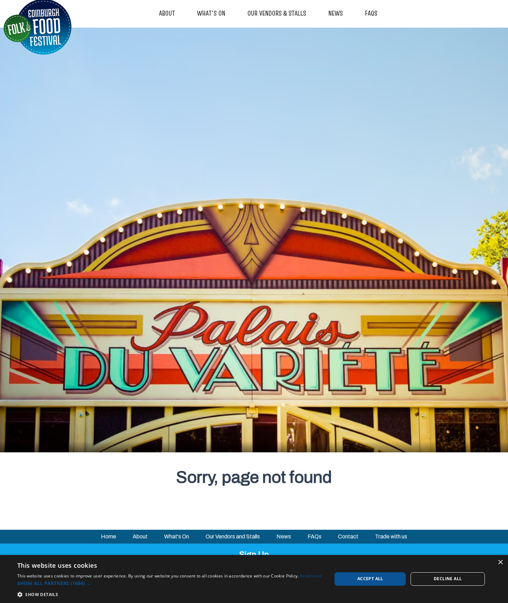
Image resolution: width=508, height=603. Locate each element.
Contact (348, 536)
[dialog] (254, 579)
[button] (169, 583)
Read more (311, 576)
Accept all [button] (370, 579)
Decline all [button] (448, 579)
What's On (211, 13)
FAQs (371, 13)
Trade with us (391, 536)
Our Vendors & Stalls (276, 13)
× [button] (500, 562)
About (167, 13)
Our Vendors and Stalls (233, 536)
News (335, 13)
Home (108, 536)
